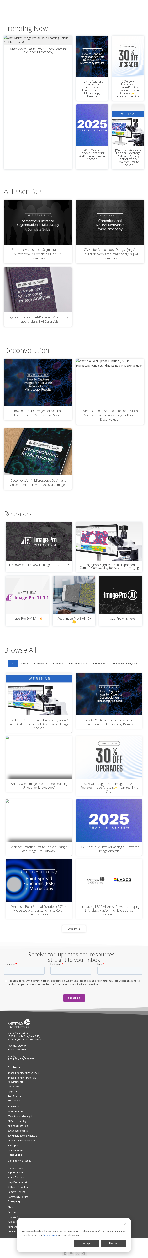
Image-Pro (13, 1106)
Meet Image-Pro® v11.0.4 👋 (74, 620)
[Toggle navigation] (120, 8)
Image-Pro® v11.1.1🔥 (27, 618)
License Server (15, 1150)
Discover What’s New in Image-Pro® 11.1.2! (39, 565)
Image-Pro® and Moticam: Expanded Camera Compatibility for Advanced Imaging (109, 566)
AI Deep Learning (17, 1121)
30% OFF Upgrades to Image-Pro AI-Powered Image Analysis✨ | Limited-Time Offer (128, 88)
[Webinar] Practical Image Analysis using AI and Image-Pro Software (39, 849)
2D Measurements (18, 1130)
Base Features (15, 1111)
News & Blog (15, 1217)
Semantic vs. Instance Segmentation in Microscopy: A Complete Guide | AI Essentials (38, 254)
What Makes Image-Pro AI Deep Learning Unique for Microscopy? (37, 50)
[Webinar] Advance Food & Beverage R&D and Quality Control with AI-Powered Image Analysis (128, 157)
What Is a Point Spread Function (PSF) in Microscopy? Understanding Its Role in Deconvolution (110, 415)
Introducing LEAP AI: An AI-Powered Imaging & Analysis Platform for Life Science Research (109, 910)
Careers (12, 1212)
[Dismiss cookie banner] (125, 1225)
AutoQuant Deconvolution (22, 1140)
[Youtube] (71, 1253)
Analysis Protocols (18, 1126)
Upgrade (13, 1091)
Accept (86, 1243)
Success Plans (15, 1168)
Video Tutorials (16, 1177)
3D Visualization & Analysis (22, 1135)
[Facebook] (84, 1253)
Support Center (16, 1172)
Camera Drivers (16, 1191)
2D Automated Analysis (20, 1116)
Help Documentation (19, 1182)
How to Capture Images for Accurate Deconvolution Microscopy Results (92, 88)
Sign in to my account (19, 1160)
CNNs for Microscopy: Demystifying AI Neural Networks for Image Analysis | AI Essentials (110, 254)
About (11, 1207)
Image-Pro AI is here (121, 618)
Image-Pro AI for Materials (22, 1077)
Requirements (15, 1081)
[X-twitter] (77, 1253)
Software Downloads (19, 1187)
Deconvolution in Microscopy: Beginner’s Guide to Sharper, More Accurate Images (38, 482)
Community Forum (18, 1196)
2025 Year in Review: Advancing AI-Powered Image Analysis (92, 154)
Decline (113, 1243)
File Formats (14, 1086)
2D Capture (14, 1145)
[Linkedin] (64, 1253)
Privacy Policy (50, 1235)
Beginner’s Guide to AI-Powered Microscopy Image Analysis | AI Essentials (38, 319)
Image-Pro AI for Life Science (23, 1073)
